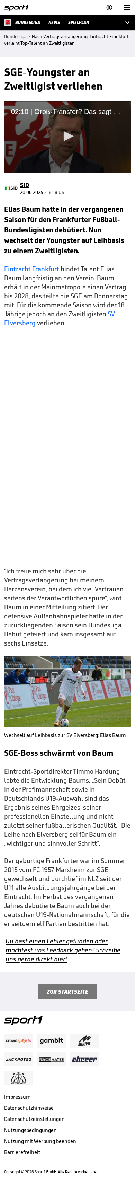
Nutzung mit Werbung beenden (40, 1141)
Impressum (17, 1097)
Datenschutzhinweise (29, 1108)
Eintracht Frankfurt (31, 269)
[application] (67, 137)
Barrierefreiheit (22, 1152)
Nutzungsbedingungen (30, 1130)
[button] (67, 136)
